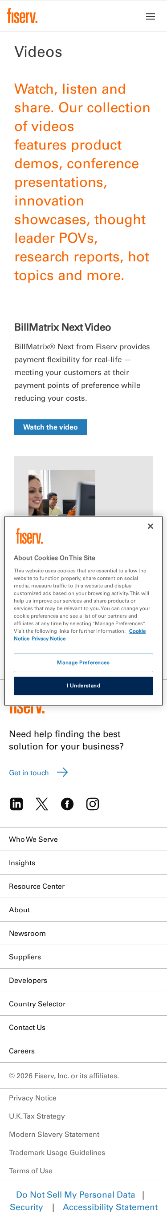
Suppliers (25, 956)
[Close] (150, 526)
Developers (28, 980)
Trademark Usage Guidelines (57, 1152)
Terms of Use (31, 1170)
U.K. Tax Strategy (37, 1116)
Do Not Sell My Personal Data (75, 1194)
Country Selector (37, 1003)
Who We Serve (33, 839)
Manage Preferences (83, 662)
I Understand (84, 685)
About (19, 909)
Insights (22, 862)
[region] (83, 611)
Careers (22, 1050)
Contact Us (27, 1027)
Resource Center (37, 886)
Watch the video (50, 426)
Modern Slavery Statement (54, 1134)
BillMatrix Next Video (62, 327)
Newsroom (27, 933)
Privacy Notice (33, 1097)
